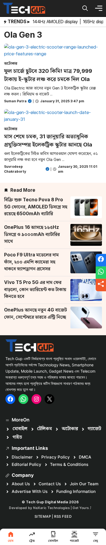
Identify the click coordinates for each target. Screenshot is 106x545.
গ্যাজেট (94, 429)
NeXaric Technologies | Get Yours (61, 508)
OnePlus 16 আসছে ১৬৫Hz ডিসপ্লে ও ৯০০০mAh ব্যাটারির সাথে (32, 234)
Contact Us (50, 483)
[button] (85, 8)
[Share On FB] (101, 260)
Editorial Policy (26, 464)
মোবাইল (20, 429)
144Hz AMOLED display (56, 21)
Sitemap (43, 516)
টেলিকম (44, 429)
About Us (21, 483)
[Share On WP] (101, 272)
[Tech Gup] (24, 8)
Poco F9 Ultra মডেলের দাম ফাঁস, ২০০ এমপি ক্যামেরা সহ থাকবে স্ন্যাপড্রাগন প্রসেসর (31, 261)
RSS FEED (62, 516)
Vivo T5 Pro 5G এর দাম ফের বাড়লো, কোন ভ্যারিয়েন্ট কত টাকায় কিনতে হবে (35, 289)
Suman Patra (15, 101)
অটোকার (10, 63)
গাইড (17, 437)
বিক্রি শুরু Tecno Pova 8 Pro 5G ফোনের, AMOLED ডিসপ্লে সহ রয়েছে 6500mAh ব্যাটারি (35, 206)
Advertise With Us (30, 491)
